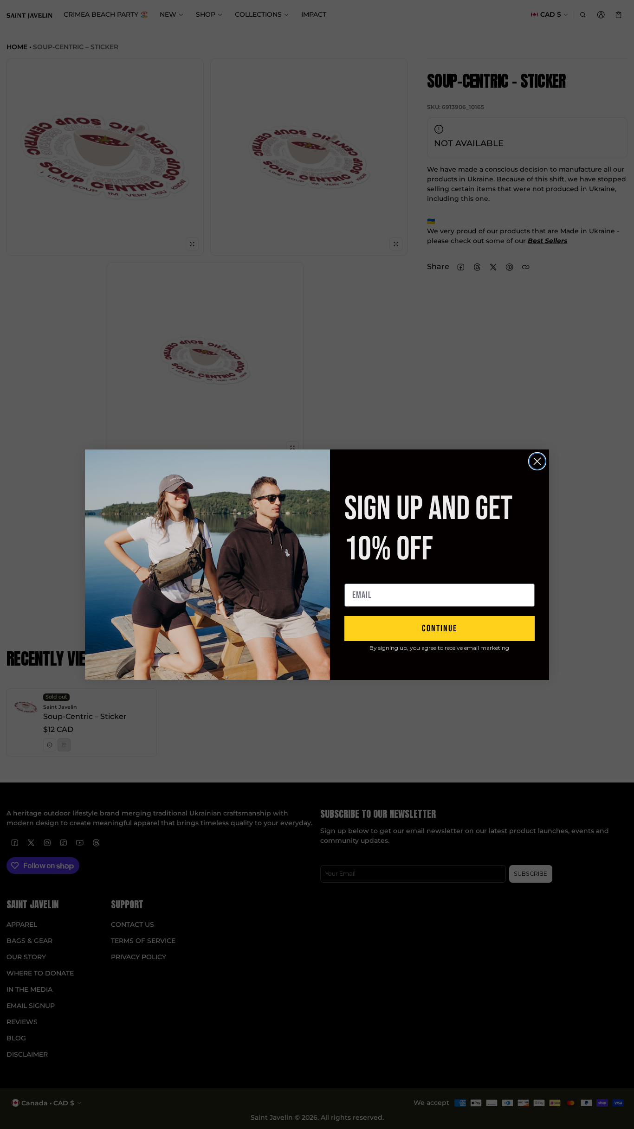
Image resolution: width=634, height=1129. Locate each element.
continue (439, 628)
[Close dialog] (537, 461)
